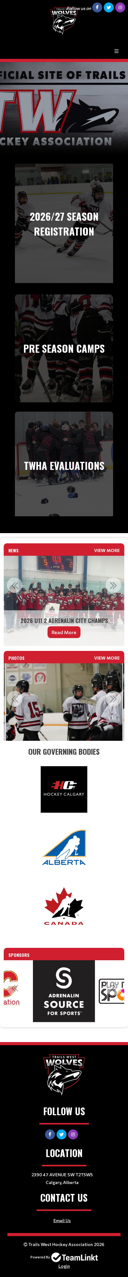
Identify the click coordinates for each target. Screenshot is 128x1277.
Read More (64, 632)
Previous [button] (14, 585)
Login (64, 1266)
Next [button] (113, 585)
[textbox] (64, 751)
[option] (64, 601)
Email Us (62, 1220)
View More (107, 550)
